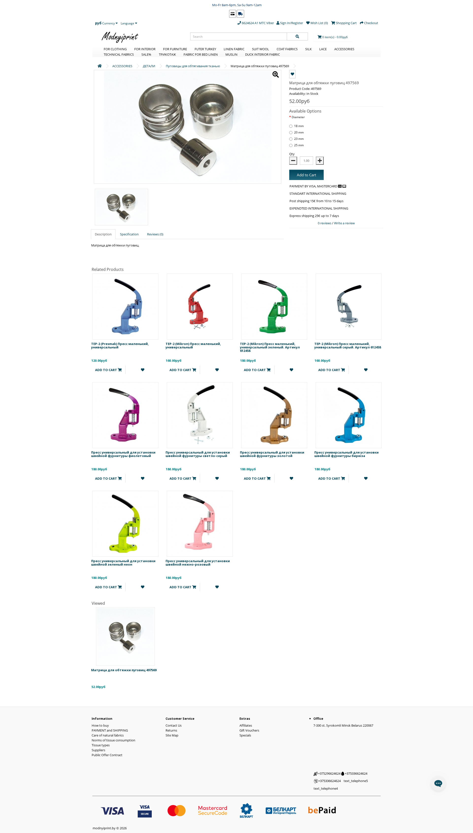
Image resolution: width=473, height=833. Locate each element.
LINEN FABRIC (234, 49)
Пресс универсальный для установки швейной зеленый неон (123, 563)
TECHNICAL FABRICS (119, 54)
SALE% (146, 54)
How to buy (100, 725)
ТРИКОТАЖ (167, 54)
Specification (129, 234)
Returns (171, 730)
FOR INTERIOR (144, 49)
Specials (245, 735)
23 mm (299, 139)
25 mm (299, 145)
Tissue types (101, 745)
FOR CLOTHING (115, 49)
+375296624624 (328, 773)
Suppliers (98, 750)
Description (103, 234)
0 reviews (325, 223)
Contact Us (174, 725)
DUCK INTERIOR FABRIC (262, 54)
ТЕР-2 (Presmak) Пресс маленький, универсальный (120, 345)
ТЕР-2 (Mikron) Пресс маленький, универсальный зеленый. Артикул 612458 (270, 347)
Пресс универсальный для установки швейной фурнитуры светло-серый (198, 454)
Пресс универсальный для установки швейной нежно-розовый (198, 563)
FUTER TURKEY (205, 49)
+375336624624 (355, 773)
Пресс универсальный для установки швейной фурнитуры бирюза (346, 454)
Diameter (298, 117)
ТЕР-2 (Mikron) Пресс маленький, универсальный (193, 345)
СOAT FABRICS (287, 49)
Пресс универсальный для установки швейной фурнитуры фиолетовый (123, 454)
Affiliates (245, 725)
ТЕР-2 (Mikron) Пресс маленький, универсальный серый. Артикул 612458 (347, 345)
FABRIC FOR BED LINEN (201, 54)
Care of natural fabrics (108, 735)
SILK (308, 49)
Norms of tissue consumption (113, 740)
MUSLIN (231, 54)
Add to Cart (306, 174)
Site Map (172, 735)
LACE (323, 49)
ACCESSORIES (344, 49)
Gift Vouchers (249, 730)
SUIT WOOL (260, 49)
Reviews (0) (155, 234)
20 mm (299, 132)
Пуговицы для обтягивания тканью (193, 66)
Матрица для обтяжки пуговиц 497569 (123, 670)
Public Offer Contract (107, 755)
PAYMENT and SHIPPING (110, 730)
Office (318, 718)
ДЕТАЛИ (149, 66)
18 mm (299, 126)
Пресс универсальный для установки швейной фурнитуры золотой (272, 454)
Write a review (344, 223)
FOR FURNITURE (175, 49)
